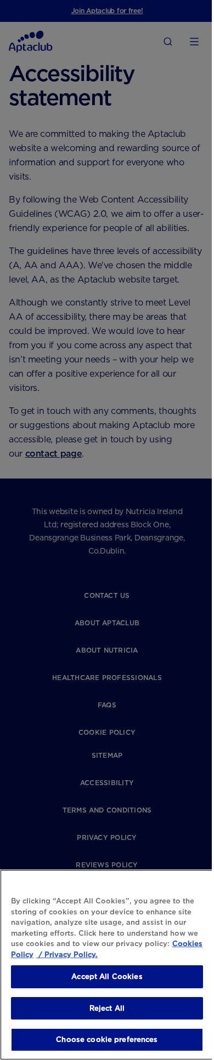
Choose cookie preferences (106, 1039)
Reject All (107, 1008)
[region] (107, 964)
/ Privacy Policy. (67, 954)
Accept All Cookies (106, 976)
